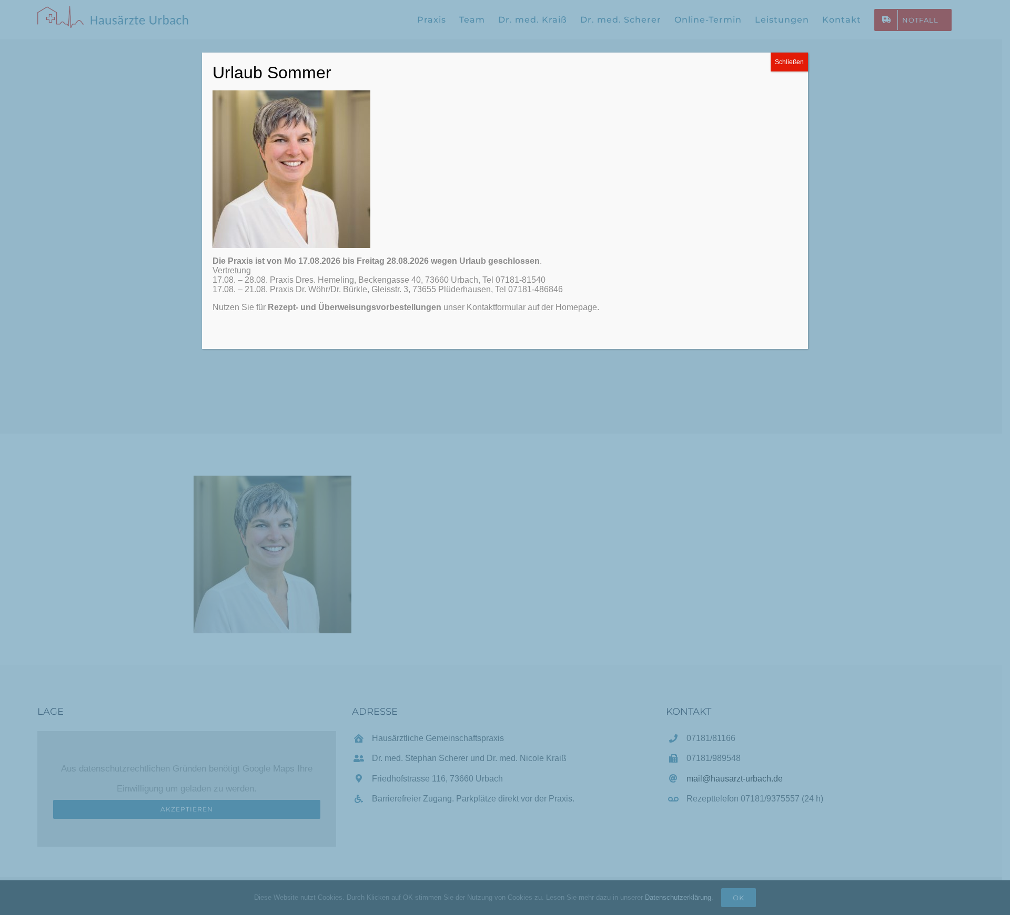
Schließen (789, 62)
